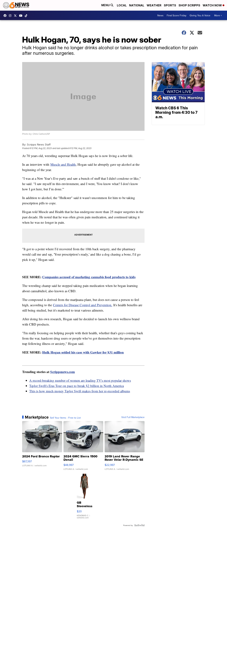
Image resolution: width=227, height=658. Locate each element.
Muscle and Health (63, 164)
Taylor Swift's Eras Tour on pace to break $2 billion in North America (76, 385)
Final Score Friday (176, 15)
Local (122, 5)
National (136, 5)
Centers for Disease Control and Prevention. (82, 305)
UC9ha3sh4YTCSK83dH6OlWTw (21, 15)
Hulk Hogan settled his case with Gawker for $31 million (83, 352)
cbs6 (11, 15)
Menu (105, 5)
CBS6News (6, 15)
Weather (154, 5)
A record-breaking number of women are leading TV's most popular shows (80, 380)
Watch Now (213, 5)
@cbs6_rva (27, 15)
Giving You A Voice (200, 15)
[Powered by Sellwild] (139, 525)
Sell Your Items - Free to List (65, 417)
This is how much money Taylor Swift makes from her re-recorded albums (79, 391)
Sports (170, 5)
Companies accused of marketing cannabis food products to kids (88, 277)
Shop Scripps (189, 5)
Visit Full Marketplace (133, 417)
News (160, 15)
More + (218, 15)
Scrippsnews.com (62, 371)
